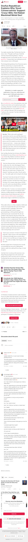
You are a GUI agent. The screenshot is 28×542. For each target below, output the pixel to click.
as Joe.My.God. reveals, (8, 103)
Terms (23, 531)
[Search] (25, 477)
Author (5, 354)
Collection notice (14, 532)
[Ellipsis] (26, 353)
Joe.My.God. (4, 292)
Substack (8, 539)
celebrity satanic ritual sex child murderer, (12, 195)
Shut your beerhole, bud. (6, 485)
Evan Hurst (6, 284)
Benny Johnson (14, 48)
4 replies (7, 370)
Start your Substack (10, 536)
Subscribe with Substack (15, 518)
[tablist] (6, 340)
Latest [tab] (6, 477)
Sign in (25, 1)
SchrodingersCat (7, 374)
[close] (24, 496)
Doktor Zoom (7, 21)
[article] (14, 485)
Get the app (20, 536)
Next (24, 331)
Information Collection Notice (16, 523)
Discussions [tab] (11, 477)
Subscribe (20, 1)
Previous (5, 331)
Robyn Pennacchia (7, 274)
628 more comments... (5, 470)
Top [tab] (2, 477)
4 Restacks (16, 322)
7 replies (7, 465)
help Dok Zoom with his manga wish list (11, 312)
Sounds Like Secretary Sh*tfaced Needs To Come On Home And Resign (10, 482)
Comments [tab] (4, 340)
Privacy (20, 531)
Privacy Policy (14, 524)
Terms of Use (20, 521)
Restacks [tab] (10, 340)
